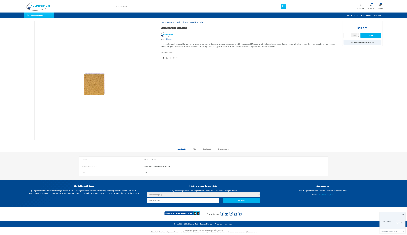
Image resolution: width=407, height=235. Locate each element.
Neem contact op (223, 149)
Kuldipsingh (168, 39)
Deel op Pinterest (174, 58)
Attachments (207, 149)
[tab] (182, 149)
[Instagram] (235, 213)
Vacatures (218, 224)
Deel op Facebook (170, 58)
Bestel (371, 35)
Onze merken (352, 15)
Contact (377, 15)
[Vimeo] (231, 213)
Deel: (162, 58)
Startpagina (366, 15)
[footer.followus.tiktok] (240, 213)
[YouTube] (226, 213)
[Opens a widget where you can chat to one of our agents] (392, 222)
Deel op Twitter (167, 58)
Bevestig (241, 201)
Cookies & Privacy (206, 224)
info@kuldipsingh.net (326, 195)
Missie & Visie (228, 224)
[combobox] (197, 6)
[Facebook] (222, 213)
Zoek (283, 6)
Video (195, 149)
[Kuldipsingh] (167, 34)
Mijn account (360, 8)
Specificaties (182, 149)
